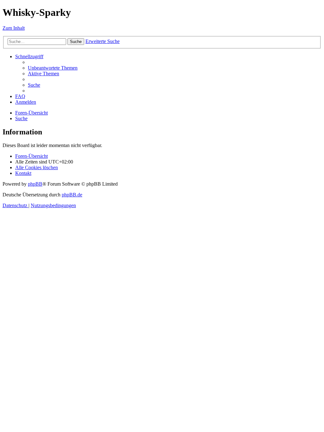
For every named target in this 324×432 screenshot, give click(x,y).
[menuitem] (53, 68)
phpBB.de (72, 194)
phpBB (35, 184)
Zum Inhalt (14, 28)
